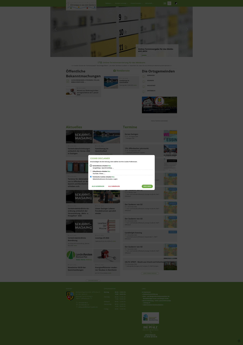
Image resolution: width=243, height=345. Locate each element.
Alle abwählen (114, 186)
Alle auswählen (98, 186)
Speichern (147, 186)
